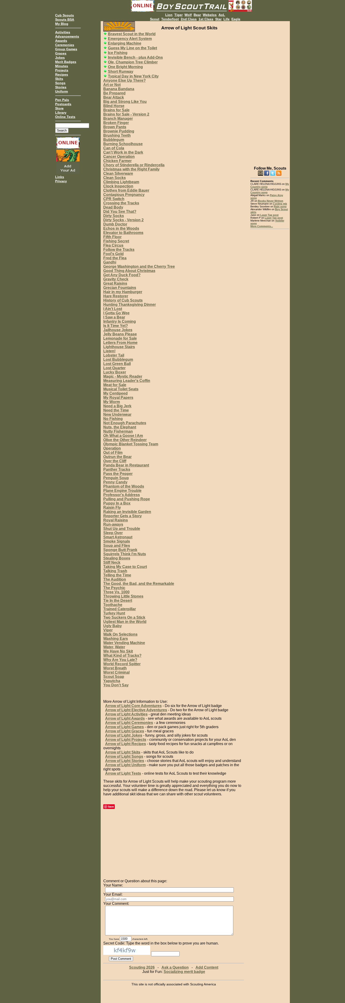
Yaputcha (111, 681)
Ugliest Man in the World (124, 622)
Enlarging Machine (124, 43)
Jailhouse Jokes (117, 330)
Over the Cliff (114, 461)
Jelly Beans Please (120, 334)
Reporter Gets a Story (122, 516)
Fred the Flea (114, 258)
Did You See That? (119, 212)
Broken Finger (116, 123)
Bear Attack (113, 97)
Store (59, 108)
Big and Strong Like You (125, 102)
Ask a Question (175, 967)
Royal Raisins (115, 520)
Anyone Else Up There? (124, 80)
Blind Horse (113, 106)
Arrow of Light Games (124, 727)
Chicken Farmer (117, 161)
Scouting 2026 (142, 967)
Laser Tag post (269, 215)
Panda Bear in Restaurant (126, 465)
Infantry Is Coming (119, 321)
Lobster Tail (113, 355)
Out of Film (113, 453)
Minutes (61, 66)
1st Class (206, 19)
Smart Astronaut (117, 537)
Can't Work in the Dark (123, 152)
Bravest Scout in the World (132, 34)
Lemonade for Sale (120, 338)
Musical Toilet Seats (120, 389)
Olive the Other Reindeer (125, 440)
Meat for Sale (114, 385)
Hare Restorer (115, 296)
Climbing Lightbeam (121, 182)
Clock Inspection (118, 186)
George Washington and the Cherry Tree (139, 266)
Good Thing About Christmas (129, 271)
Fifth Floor (112, 237)
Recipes (61, 74)
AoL (221, 15)
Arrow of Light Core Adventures (133, 706)
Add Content (207, 967)
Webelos (210, 15)
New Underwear (117, 414)
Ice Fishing (117, 53)
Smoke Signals (116, 541)
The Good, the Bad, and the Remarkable (138, 584)
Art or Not (112, 85)
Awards (61, 41)
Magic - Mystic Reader (122, 376)
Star (218, 19)
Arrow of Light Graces (124, 731)
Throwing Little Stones (123, 596)
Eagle (235, 19)
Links (59, 177)
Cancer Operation (119, 157)
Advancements (67, 36)
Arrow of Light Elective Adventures (136, 710)
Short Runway (120, 72)
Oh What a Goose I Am (123, 436)
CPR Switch (113, 199)
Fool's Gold (113, 254)
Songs (60, 83)
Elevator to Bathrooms (123, 233)
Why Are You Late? (120, 660)
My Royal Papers (118, 398)
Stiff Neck (111, 562)
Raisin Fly (112, 507)
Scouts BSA (64, 19)
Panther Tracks (116, 469)
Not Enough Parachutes (124, 423)
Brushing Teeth (117, 135)
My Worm (111, 402)
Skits (59, 79)
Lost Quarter (114, 368)
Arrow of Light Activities (126, 714)
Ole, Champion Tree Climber (133, 62)
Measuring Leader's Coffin (126, 381)
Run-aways (113, 524)
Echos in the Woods (121, 228)
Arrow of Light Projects (125, 740)
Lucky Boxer (114, 372)
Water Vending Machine (124, 643)
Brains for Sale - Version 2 (126, 114)
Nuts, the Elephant (119, 427)
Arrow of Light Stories (124, 761)
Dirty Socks (113, 216)
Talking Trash (115, 571)
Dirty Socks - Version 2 (123, 220)
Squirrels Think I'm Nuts (124, 554)
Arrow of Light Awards (125, 718)
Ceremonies (64, 45)
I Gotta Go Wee (116, 313)
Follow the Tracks (118, 250)
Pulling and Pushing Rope (126, 499)
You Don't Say (116, 685)
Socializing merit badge (184, 972)
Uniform (61, 91)
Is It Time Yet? (115, 326)
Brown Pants (114, 127)
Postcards (63, 104)
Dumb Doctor (115, 224)
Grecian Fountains (119, 288)
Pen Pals (62, 100)
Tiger (178, 15)
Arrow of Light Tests (123, 773)
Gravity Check (115, 279)
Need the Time (116, 410)
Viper (108, 630)
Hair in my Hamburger (122, 292)
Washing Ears (115, 639)
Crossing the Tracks (121, 203)
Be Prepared (114, 93)
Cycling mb (280, 203)
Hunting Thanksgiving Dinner (129, 305)
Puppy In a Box (116, 503)
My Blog (61, 24)
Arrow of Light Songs (124, 756)
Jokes (60, 57)
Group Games (66, 49)
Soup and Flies (116, 546)
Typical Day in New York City (133, 76)
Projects (61, 70)
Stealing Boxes (116, 558)
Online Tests (65, 117)
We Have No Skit (118, 651)
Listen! (109, 351)
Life (226, 19)
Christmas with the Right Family (131, 169)
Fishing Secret (116, 241)
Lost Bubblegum (118, 360)
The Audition (114, 579)
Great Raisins (115, 283)
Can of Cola (113, 148)
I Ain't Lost (112, 309)
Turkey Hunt (114, 613)
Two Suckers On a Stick (124, 617)
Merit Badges (65, 62)
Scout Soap (113, 677)
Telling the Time (117, 575)
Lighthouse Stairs (119, 347)
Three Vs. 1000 (116, 592)
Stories (60, 87)
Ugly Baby (112, 626)
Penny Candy (115, 482)
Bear (197, 15)
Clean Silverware (118, 173)
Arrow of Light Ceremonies (129, 723)
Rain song (280, 206)
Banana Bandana (118, 89)
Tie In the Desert (117, 601)
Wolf (188, 15)
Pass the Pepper (118, 474)
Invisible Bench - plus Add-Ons (135, 57)
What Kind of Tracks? (122, 655)
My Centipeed (115, 393)
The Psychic (114, 588)
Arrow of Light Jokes (123, 735)
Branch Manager (118, 119)
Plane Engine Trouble (122, 491)
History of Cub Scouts (123, 300)
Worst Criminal (116, 672)
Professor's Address (121, 495)
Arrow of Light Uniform (125, 765)
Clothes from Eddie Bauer (126, 190)
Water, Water (114, 647)
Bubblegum (113, 140)
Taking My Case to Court (125, 567)
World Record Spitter (122, 664)
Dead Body (113, 207)
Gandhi (109, 262)
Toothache (112, 605)
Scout (154, 19)
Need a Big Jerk (117, 406)
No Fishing (113, 419)
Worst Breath (115, 668)
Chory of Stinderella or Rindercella (134, 165)
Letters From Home (120, 343)
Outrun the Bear (117, 457)
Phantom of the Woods (123, 486)
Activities (62, 32)
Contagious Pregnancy (124, 195)
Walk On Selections (120, 634)
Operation (112, 448)
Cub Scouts (64, 15)
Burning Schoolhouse (123, 144)
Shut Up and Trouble (121, 529)
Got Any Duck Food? (122, 275)
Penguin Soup (116, 478)
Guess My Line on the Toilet (132, 48)
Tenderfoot (170, 19)
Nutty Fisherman (118, 431)
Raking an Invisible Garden (127, 512)
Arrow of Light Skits (122, 752)
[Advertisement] (269, 91)
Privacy (61, 181)
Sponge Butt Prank (120, 550)
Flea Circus (113, 245)
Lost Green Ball (117, 364)
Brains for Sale (116, 110)
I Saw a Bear (114, 317)
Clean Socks (114, 178)
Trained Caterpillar (119, 609)
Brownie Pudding (118, 131)
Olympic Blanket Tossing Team (130, 444)
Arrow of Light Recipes (125, 744)
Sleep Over (113, 533)
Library (60, 112)
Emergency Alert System (130, 39)
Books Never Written (270, 200)
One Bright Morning (125, 67)
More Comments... (261, 226)
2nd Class (189, 19)
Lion (168, 15)
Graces (60, 53)
